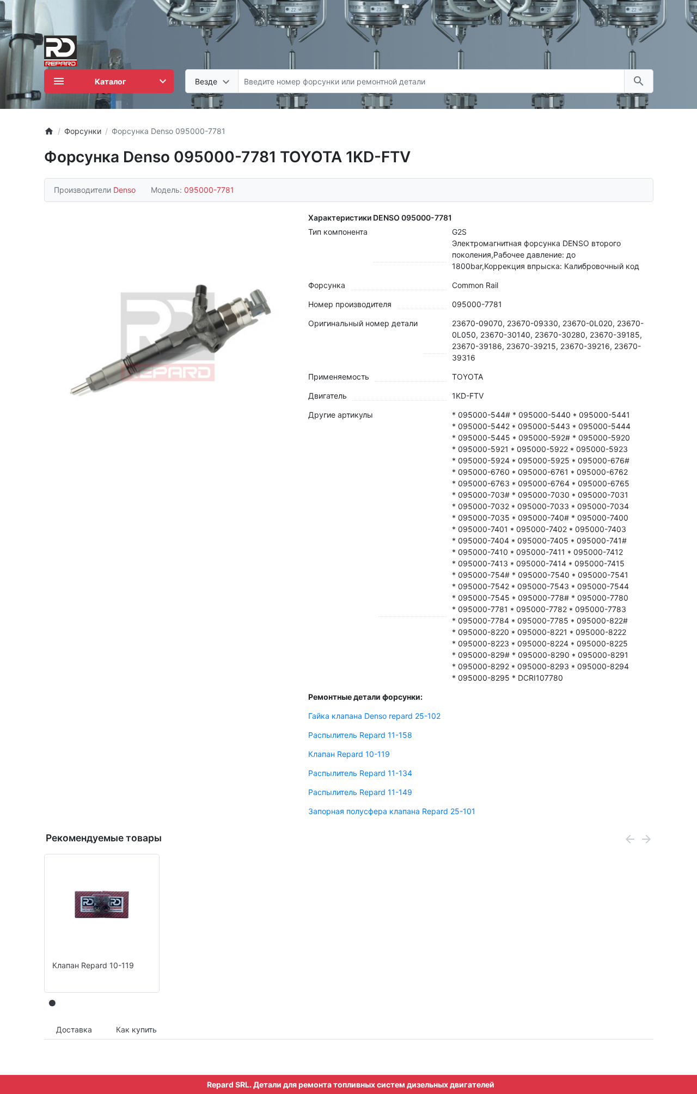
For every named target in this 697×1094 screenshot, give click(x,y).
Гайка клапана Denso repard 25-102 (374, 715)
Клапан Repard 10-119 (349, 754)
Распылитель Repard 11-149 (360, 792)
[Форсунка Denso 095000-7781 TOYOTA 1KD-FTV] (167, 337)
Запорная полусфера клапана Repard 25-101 (391, 811)
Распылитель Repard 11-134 (360, 773)
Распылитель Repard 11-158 (360, 734)
